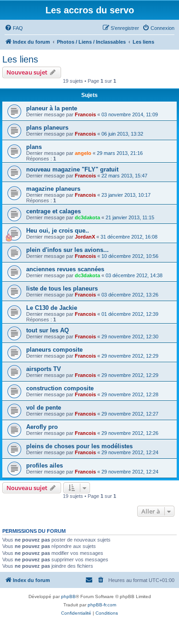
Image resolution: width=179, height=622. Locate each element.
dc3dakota (87, 217)
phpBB (68, 596)
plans (34, 146)
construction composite (60, 388)
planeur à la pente (51, 108)
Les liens (20, 59)
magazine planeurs (53, 188)
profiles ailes (44, 465)
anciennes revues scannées (65, 269)
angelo (83, 153)
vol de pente (43, 407)
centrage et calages (53, 211)
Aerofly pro (42, 426)
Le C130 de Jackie (51, 307)
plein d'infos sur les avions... (67, 249)
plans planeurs (47, 127)
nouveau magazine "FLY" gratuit (72, 169)
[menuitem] (14, 28)
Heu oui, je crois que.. (57, 230)
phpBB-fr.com (102, 604)
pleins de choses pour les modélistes (79, 446)
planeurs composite (54, 349)
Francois (85, 114)
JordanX (85, 237)
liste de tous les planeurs (62, 288)
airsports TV (43, 368)
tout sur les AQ (47, 330)
